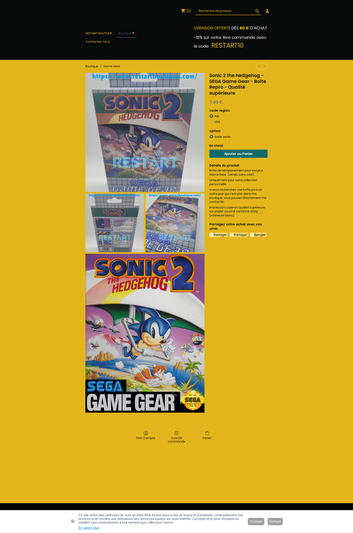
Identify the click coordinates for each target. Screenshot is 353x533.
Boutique (91, 66)
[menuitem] (259, 66)
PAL (217, 116)
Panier (207, 438)
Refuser (275, 521)
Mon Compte (145, 438)
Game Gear (111, 66)
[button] (257, 11)
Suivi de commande (176, 439)
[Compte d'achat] (267, 10)
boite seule (222, 137)
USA (217, 122)
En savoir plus (88, 528)
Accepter (256, 521)
